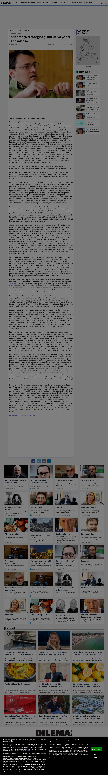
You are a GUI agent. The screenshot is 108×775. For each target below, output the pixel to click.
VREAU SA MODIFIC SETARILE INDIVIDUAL (96, 757)
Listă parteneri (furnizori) (56, 758)
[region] (54, 756)
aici (8, 764)
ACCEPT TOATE (96, 749)
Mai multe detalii (25, 750)
